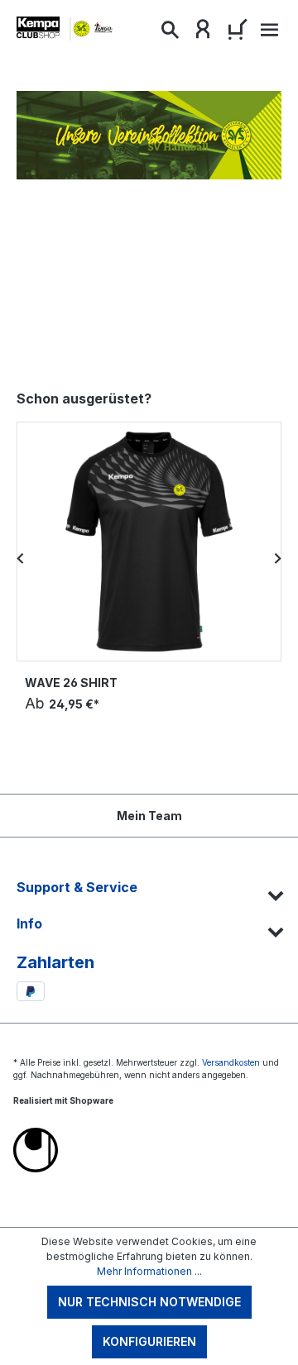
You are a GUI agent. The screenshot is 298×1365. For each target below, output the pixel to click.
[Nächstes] (277, 558)
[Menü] (267, 34)
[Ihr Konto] (202, 33)
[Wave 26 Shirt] (149, 541)
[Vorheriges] (20, 558)
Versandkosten (231, 1062)
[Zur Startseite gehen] (66, 29)
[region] (149, 558)
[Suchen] (169, 33)
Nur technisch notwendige (149, 1302)
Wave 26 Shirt (71, 682)
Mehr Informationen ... (149, 1271)
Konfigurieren (149, 1341)
